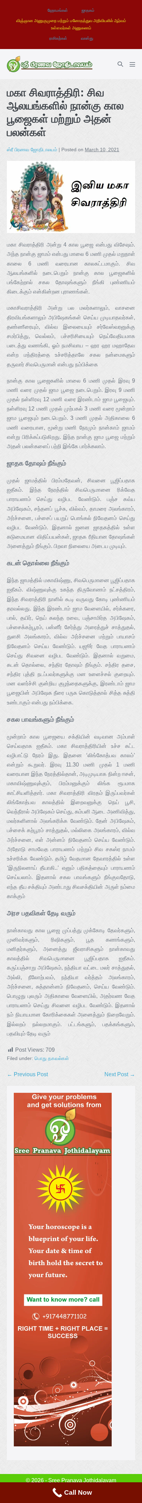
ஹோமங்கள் (58, 10)
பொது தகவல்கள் (51, 1058)
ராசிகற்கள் (58, 38)
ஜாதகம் (88, 10)
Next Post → (119, 1074)
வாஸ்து (87, 38)
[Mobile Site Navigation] (132, 64)
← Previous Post (27, 1074)
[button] (120, 64)
